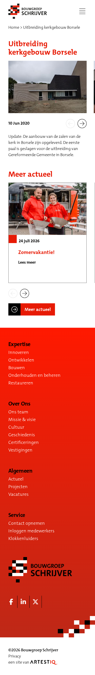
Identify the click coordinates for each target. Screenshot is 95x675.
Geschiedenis (21, 435)
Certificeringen (23, 442)
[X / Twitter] (36, 602)
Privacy (14, 656)
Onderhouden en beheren (34, 375)
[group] (47, 233)
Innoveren (18, 352)
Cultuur (16, 427)
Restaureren (20, 383)
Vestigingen (20, 450)
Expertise (19, 344)
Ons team (18, 412)
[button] (70, 123)
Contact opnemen (26, 523)
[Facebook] (11, 602)
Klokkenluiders (23, 538)
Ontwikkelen (21, 360)
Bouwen (16, 368)
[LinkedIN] (23, 602)
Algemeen (20, 471)
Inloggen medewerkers (31, 531)
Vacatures (18, 494)
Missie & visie (22, 419)
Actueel (16, 479)
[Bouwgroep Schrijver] (27, 11)
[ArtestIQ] (44, 662)
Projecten (18, 487)
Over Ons (19, 403)
